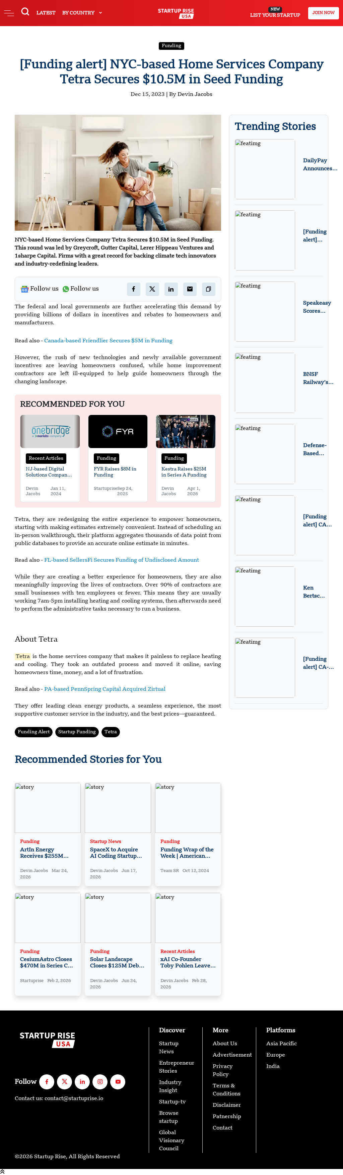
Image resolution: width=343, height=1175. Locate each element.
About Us (225, 1044)
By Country (78, 13)
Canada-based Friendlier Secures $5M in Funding (108, 341)
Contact (222, 1128)
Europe (275, 1055)
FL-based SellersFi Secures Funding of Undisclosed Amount (121, 560)
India (273, 1066)
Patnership (227, 1116)
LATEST (46, 13)
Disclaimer (227, 1105)
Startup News (105, 841)
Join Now (324, 13)
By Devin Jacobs (190, 94)
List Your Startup (275, 13)
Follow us (44, 289)
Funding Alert (34, 732)
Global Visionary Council (172, 1141)
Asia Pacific (281, 1044)
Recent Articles (46, 458)
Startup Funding (77, 732)
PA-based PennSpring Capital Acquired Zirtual (104, 689)
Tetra (111, 732)
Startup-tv (172, 1102)
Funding (171, 45)
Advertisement (232, 1055)
